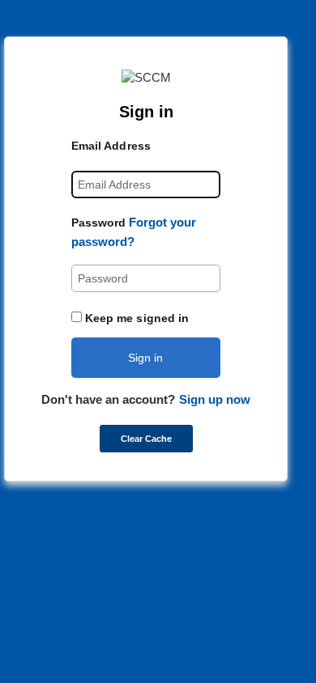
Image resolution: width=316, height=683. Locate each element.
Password (98, 222)
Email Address (111, 145)
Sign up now (214, 399)
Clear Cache (146, 438)
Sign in (145, 357)
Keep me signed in (137, 318)
